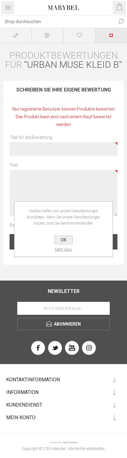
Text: (14, 165)
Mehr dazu (63, 249)
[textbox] (57, 21)
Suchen (121, 21)
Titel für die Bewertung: (31, 137)
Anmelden (47, 35)
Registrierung (15, 35)
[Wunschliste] (79, 35)
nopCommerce (69, 442)
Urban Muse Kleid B (73, 64)
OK (63, 239)
